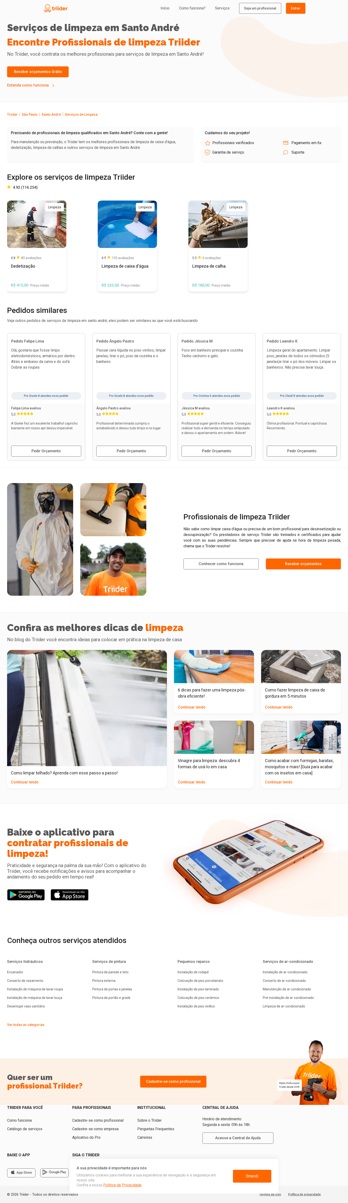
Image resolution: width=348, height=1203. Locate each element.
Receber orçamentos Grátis (38, 71)
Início (165, 8)
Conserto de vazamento (25, 981)
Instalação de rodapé (193, 972)
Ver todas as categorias (26, 1025)
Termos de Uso (270, 1194)
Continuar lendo (25, 782)
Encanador (15, 972)
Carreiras (144, 1137)
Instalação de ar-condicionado (285, 972)
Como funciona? (192, 8)
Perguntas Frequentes (155, 1129)
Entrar (295, 8)
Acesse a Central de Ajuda (238, 1138)
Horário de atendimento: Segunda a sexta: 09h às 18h (226, 1122)
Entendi (252, 1176)
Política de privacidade (304, 1194)
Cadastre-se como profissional (173, 1081)
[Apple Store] (21, 1172)
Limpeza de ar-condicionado (284, 1006)
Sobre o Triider (149, 1120)
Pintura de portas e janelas (112, 989)
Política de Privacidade (122, 1185)
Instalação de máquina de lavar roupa (35, 989)
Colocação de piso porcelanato (200, 981)
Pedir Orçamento (46, 451)
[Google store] (54, 1172)
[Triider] (77, 8)
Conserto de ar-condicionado (284, 981)
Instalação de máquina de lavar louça (34, 998)
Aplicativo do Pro (86, 1137)
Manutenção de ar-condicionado (287, 989)
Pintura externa (104, 981)
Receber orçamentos (303, 564)
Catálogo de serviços (24, 1129)
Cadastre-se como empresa (95, 1129)
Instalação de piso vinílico (196, 1006)
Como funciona (19, 1120)
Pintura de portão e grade (111, 998)
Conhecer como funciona (221, 564)
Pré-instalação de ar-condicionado (288, 998)
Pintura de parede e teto (110, 972)
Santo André (51, 114)
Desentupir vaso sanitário (26, 1006)
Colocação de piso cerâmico (198, 998)
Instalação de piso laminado (198, 989)
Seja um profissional (260, 8)
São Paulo (30, 114)
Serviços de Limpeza (81, 114)
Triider (12, 114)
